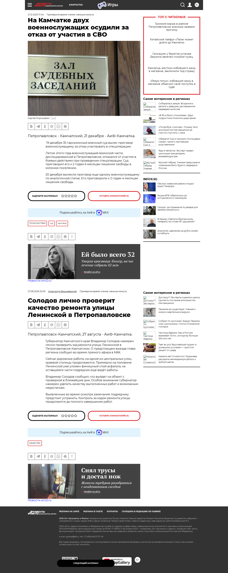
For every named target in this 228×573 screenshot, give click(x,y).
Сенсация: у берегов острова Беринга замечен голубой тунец (171, 55)
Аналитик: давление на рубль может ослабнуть (177, 232)
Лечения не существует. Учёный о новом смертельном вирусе (177, 310)
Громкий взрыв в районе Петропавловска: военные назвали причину (172, 26)
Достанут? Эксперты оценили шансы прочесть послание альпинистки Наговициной (179, 300)
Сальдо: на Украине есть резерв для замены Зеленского (177, 208)
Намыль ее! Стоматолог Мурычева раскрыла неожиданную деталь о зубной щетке (178, 359)
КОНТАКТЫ (112, 511)
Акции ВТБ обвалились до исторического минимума (172, 196)
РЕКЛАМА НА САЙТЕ (69, 511)
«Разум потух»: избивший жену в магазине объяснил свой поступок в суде (172, 84)
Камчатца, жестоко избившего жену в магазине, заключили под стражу (172, 70)
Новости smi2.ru (39, 280)
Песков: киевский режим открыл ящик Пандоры (175, 184)
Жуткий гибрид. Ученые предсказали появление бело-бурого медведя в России (179, 165)
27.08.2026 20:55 (36, 291)
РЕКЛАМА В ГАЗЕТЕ (93, 511)
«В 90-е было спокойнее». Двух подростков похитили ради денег (177, 116)
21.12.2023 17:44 (36, 14)
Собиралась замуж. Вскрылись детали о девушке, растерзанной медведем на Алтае (177, 106)
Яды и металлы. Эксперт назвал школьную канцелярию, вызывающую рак (176, 153)
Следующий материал (85, 563)
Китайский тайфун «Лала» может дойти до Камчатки (171, 41)
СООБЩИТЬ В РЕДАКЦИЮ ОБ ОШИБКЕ (141, 511)
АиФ (53, 118)
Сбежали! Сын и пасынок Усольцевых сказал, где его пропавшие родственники (179, 141)
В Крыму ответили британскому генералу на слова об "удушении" (176, 220)
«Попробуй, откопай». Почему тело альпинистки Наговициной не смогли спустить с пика (178, 130)
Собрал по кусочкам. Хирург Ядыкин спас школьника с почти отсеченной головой (179, 324)
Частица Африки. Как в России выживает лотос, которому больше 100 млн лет (178, 335)
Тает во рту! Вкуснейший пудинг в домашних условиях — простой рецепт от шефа (177, 347)
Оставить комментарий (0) (114, 196)
